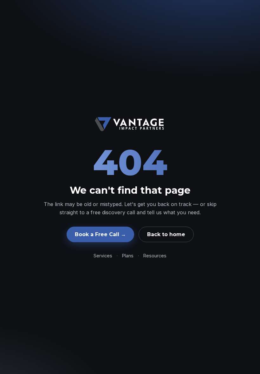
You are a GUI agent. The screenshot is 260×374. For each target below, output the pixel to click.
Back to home (166, 234)
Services (103, 255)
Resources (154, 255)
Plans (127, 255)
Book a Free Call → (100, 234)
